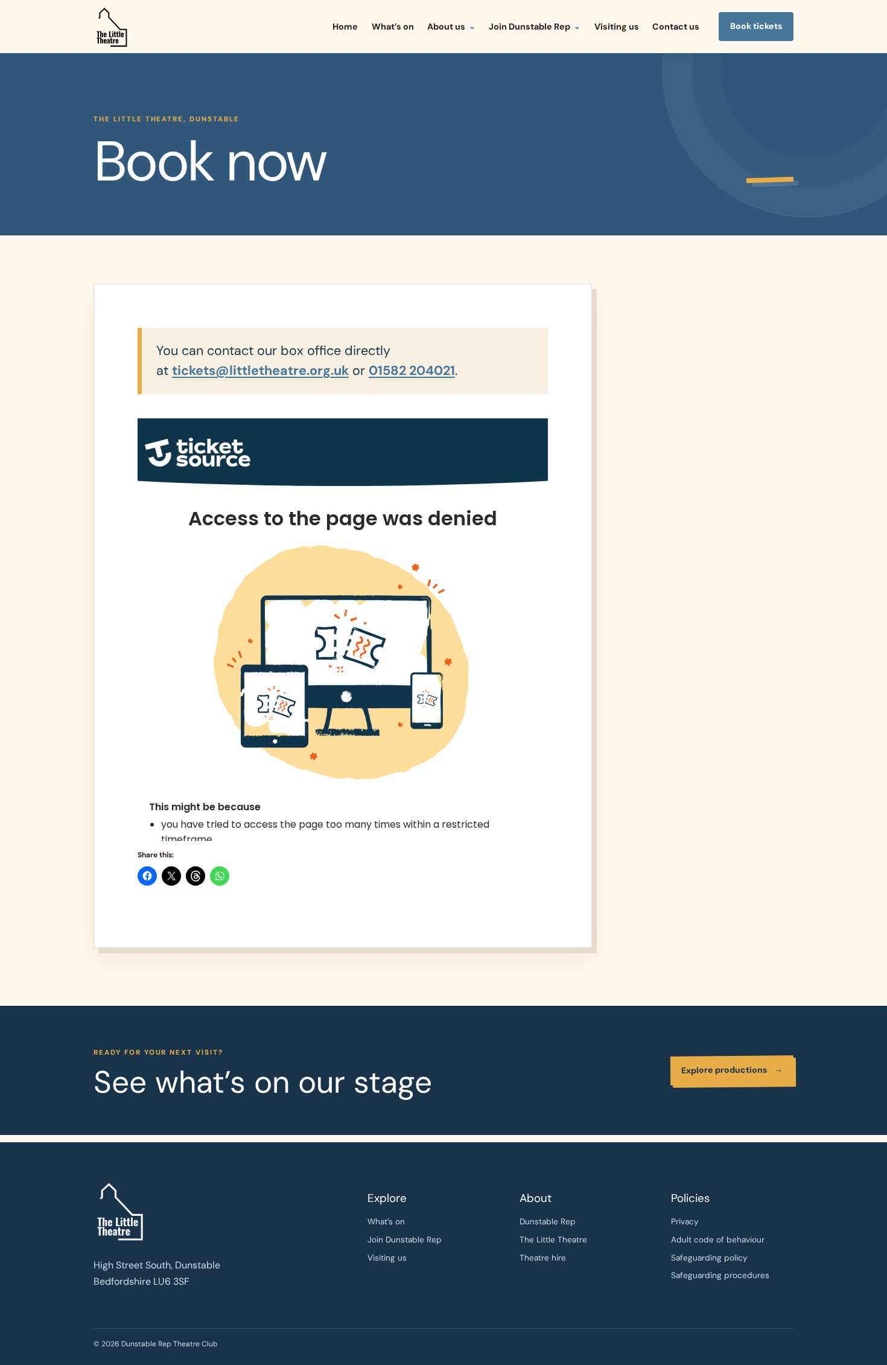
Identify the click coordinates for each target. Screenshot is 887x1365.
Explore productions (732, 1070)
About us (446, 26)
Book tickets (756, 26)
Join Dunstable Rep (529, 26)
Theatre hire (543, 1258)
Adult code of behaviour (718, 1240)
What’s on (393, 26)
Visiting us (616, 26)
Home (345, 26)
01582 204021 (412, 370)
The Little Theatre (553, 1240)
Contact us (675, 26)
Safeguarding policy (709, 1258)
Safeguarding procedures (720, 1275)
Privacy (685, 1221)
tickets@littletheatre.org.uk (260, 370)
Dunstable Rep (548, 1221)
